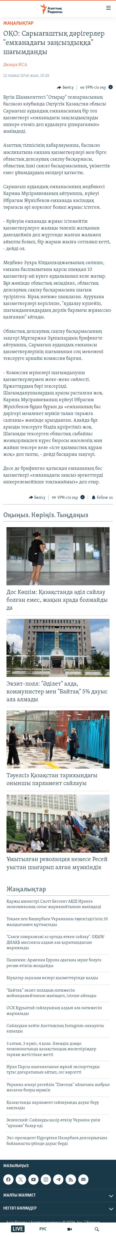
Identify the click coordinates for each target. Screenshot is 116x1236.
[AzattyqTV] (70, 1229)
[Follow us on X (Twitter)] (21, 1179)
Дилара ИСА (15, 65)
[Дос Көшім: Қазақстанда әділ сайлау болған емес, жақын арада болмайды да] (58, 556)
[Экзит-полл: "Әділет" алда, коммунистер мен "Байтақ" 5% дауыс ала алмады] (58, 648)
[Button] (65, 87)
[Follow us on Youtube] (33, 1179)
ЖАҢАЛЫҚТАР (18, 23)
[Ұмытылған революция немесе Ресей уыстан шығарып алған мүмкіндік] (58, 824)
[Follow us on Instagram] (46, 1179)
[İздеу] (97, 1229)
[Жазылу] (83, 1179)
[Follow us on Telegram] (58, 1179)
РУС (43, 1229)
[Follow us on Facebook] (8, 1179)
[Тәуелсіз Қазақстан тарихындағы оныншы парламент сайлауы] (58, 739)
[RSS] (71, 1179)
